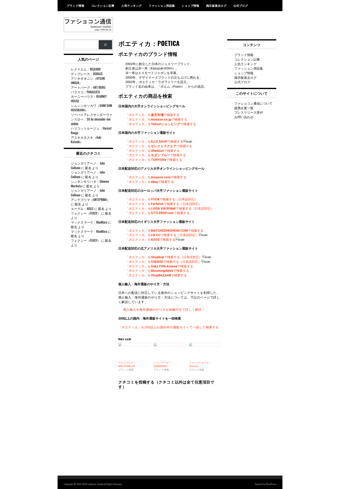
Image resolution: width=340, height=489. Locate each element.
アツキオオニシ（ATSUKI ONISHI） (88, 80)
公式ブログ (240, 5)
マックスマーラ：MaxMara (89, 222)
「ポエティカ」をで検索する (152, 115)
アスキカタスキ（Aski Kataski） (86, 139)
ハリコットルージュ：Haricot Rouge (91, 130)
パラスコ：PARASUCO (85, 92)
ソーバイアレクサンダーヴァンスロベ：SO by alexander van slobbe (91, 119)
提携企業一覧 (243, 108)
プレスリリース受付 (248, 112)
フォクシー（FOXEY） (85, 213)
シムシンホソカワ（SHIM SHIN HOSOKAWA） (91, 107)
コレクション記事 (103, 5)
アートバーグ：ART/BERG (88, 87)
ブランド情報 (75, 5)
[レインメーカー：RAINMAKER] (169, 352)
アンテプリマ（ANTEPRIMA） (90, 199)
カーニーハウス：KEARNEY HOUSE (89, 98)
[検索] (105, 44)
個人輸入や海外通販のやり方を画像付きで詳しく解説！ (164, 309)
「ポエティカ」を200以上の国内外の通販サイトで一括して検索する (168, 327)
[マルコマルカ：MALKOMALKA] (134, 352)
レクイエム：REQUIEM (85, 69)
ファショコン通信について (253, 103)
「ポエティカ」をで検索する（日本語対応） (161, 199)
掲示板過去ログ (216, 5)
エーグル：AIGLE (82, 208)
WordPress (271, 484)
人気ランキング (131, 5)
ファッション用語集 (162, 5)
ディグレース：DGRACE (87, 73)
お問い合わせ (243, 117)
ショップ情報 (190, 5)
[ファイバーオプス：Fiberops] (205, 352)
